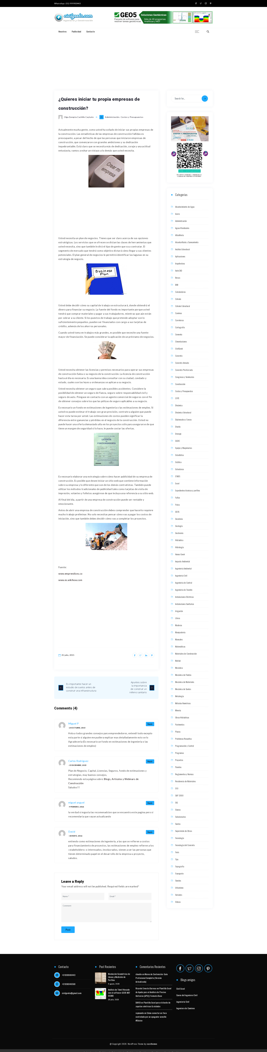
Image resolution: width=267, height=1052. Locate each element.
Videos (178, 901)
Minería (178, 710)
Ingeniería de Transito (183, 589)
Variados (178, 894)
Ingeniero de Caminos (185, 1008)
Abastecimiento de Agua (185, 206)
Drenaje (178, 433)
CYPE (177, 398)
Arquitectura (180, 263)
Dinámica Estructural (183, 412)
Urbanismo (179, 887)
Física (177, 504)
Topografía (179, 866)
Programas (179, 752)
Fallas (177, 497)
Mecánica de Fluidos (183, 674)
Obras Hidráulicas (182, 717)
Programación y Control (184, 745)
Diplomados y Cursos (183, 419)
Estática (178, 462)
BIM (176, 284)
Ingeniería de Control (183, 582)
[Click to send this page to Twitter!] (140, 655)
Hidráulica (179, 540)
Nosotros (63, 31)
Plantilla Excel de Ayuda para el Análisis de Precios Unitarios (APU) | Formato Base (153, 992)
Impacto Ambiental (182, 561)
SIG (176, 802)
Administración (112, 117)
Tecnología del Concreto (185, 845)
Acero (177, 213)
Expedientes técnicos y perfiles (187, 490)
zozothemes (152, 1043)
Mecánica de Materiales (184, 681)
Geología (179, 525)
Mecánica (179, 667)
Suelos (177, 823)
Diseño (178, 426)
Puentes (178, 767)
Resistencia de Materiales (185, 781)
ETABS (177, 476)
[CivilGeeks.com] (73, 17)
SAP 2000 (179, 795)
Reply (150, 724)
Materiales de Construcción (186, 653)
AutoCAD (178, 270)
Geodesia (179, 518)
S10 (176, 788)
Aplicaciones (180, 256)
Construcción (180, 384)
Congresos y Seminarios (184, 376)
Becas (177, 277)
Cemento (178, 334)
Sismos (178, 809)
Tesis (177, 852)
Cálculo (178, 298)
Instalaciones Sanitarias (184, 603)
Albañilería (179, 235)
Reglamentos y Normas (184, 774)
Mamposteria (180, 632)
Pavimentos (179, 724)
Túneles (178, 880)
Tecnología (179, 837)
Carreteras (179, 320)
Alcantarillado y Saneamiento (186, 242)
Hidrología (179, 547)
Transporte (179, 873)
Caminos (178, 313)
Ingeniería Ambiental (183, 568)
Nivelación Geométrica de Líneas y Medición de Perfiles (119, 976)
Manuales (179, 639)
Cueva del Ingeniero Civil (186, 995)
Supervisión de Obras (183, 830)
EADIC (177, 440)
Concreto (178, 355)
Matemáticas (180, 646)
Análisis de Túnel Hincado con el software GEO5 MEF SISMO (119, 992)
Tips (176, 859)
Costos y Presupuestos (132, 117)
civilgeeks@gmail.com (71, 993)
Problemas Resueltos (183, 738)
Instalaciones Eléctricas (184, 596)
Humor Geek (180, 554)
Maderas (178, 625)
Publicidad (76, 31)
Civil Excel (180, 988)
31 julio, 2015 (68, 655)
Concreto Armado (182, 362)
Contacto (90, 31)
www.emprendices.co (70, 573)
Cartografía (180, 327)
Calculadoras (180, 291)
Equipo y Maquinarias (183, 447)
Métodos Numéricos (183, 703)
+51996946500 (69, 984)
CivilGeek (179, 348)
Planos (177, 731)
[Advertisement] (133, 55)
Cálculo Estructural (182, 306)
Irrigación (179, 611)
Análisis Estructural (182, 249)
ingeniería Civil (182, 1001)
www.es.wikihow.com (70, 580)
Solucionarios (180, 816)
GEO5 (177, 511)
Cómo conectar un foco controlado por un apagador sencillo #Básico (151, 1016)
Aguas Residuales (182, 227)
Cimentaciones (181, 341)
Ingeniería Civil (181, 575)
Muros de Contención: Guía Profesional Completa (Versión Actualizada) (152, 978)
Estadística (179, 454)
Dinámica (178, 405)
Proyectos (179, 759)
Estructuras (179, 469)
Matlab (178, 660)
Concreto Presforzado (184, 369)
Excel (177, 483)
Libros (177, 618)
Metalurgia (179, 696)
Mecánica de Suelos (183, 689)
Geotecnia (179, 532)
